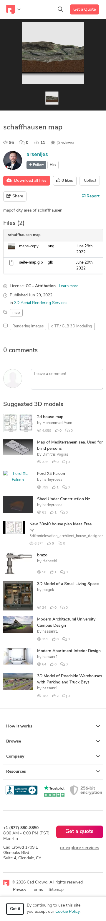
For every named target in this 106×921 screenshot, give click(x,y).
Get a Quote (84, 9)
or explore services (79, 848)
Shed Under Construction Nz (63, 499)
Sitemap (56, 890)
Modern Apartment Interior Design (69, 651)
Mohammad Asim (57, 423)
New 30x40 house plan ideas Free (60, 524)
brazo (42, 555)
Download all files (29, 180)
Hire (53, 165)
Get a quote (79, 831)
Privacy (19, 890)
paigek (48, 590)
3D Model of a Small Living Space (68, 584)
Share (17, 196)
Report (92, 196)
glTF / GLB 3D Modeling (71, 326)
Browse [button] (13, 741)
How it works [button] (19, 726)
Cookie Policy (67, 911)
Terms (37, 890)
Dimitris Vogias (55, 455)
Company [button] (15, 756)
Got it (15, 909)
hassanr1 (50, 632)
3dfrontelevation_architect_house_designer (66, 536)
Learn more (68, 286)
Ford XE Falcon (51, 474)
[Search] (60, 9)
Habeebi (49, 561)
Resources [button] (16, 771)
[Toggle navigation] (13, 9)
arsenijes (37, 154)
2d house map (50, 417)
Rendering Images (28, 326)
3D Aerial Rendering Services (40, 303)
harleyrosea (52, 480)
